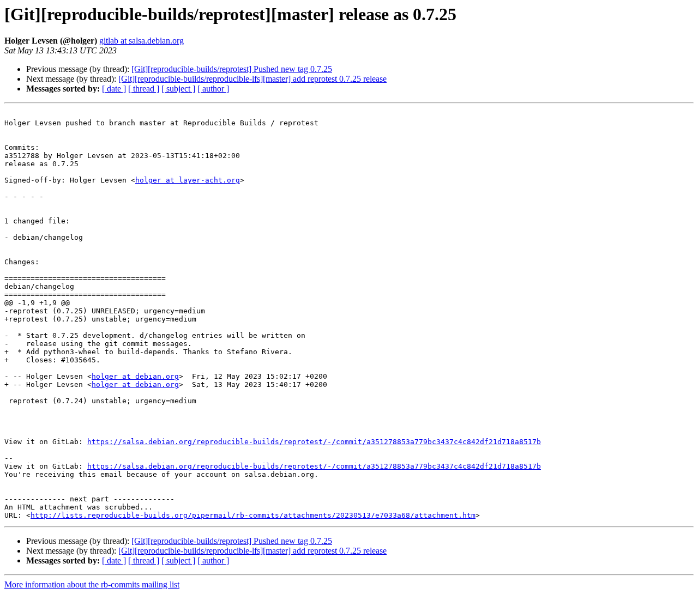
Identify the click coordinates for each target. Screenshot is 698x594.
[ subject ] (178, 88)
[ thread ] (143, 88)
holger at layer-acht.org (187, 180)
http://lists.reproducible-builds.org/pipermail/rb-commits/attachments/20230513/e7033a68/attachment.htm (253, 515)
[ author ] (213, 88)
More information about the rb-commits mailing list (91, 584)
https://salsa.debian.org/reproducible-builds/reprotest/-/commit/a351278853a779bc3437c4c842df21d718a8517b (314, 442)
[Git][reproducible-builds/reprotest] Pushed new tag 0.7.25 (231, 69)
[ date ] (114, 88)
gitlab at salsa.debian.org (141, 40)
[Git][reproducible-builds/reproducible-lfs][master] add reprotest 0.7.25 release (252, 78)
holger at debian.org (135, 376)
